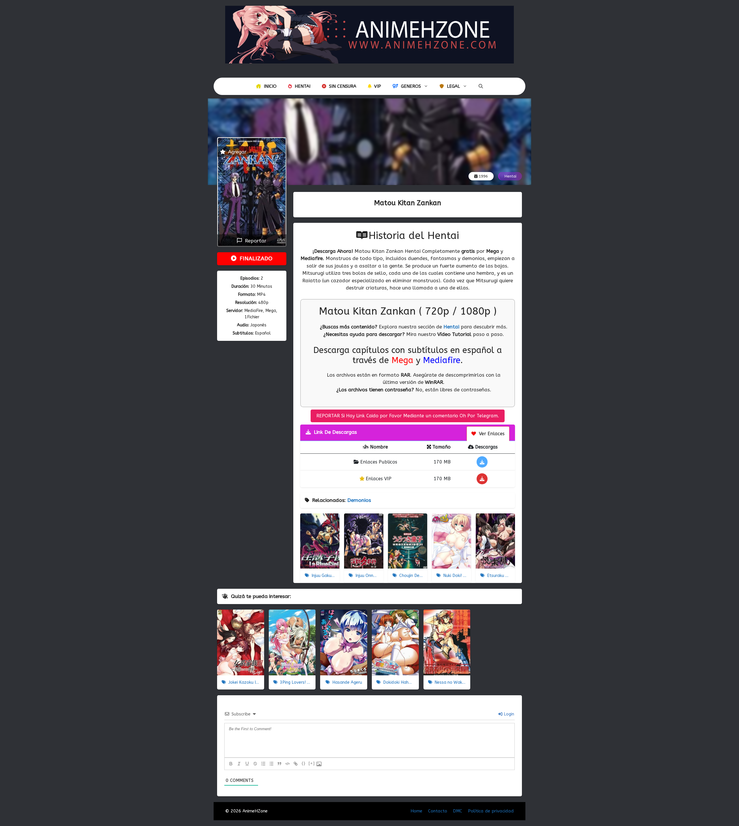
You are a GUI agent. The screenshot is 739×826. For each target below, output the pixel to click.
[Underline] (247, 763)
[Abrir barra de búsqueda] (481, 86)
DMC (457, 811)
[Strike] (255, 763)
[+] (312, 763)
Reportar (254, 241)
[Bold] (231, 763)
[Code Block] (287, 763)
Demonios (359, 500)
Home (416, 811)
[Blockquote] (279, 763)
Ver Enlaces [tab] (491, 433)
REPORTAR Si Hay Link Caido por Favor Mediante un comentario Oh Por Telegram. (407, 415)
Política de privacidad (491, 811)
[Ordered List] (263, 763)
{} (304, 763)
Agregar (237, 152)
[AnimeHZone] (369, 34)
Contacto (437, 811)
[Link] (296, 763)
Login (508, 714)
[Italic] (239, 763)
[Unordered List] (271, 763)
